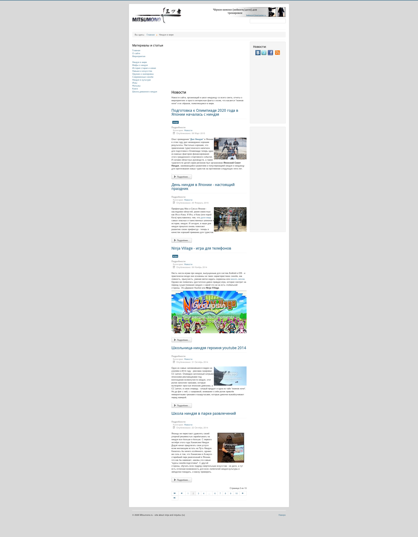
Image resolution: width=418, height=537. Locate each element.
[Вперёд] (243, 493)
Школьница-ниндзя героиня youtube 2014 (208, 347)
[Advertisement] (212, 64)
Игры (134, 82)
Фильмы (136, 85)
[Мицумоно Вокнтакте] (258, 52)
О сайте (136, 53)
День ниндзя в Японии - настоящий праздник (203, 186)
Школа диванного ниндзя (144, 91)
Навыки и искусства (142, 70)
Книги (135, 88)
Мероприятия (138, 56)
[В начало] (174, 493)
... (209, 493)
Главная (136, 50)
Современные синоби (142, 76)
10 (236, 493)
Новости (188, 130)
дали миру (206, 217)
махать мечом (238, 278)
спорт (175, 122)
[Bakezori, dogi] (247, 11)
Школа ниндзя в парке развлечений (203, 413)
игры (175, 256)
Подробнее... (183, 176)
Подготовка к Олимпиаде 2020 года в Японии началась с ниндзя (204, 112)
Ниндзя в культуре (141, 79)
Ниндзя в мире (139, 62)
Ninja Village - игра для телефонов (201, 248)
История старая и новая (144, 68)
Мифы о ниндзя (140, 65)
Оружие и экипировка (142, 73)
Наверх (282, 514)
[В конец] (174, 498)
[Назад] (181, 493)
